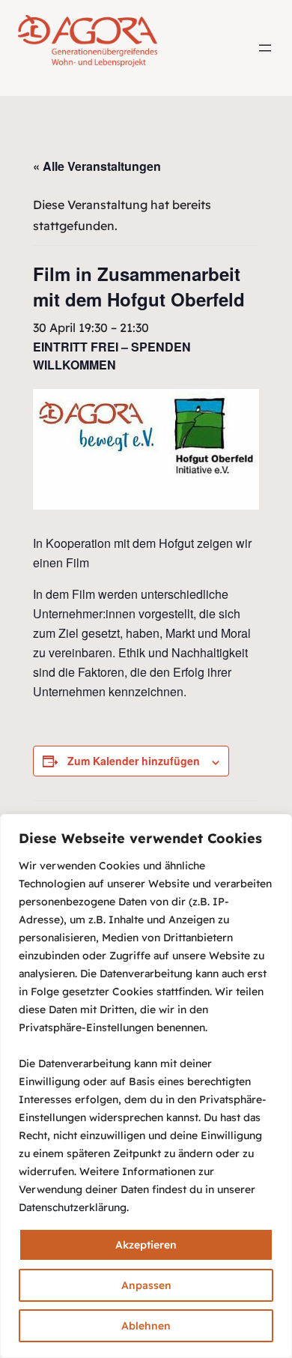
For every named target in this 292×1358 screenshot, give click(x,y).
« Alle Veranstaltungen (97, 166)
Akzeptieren (146, 1245)
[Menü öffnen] (265, 48)
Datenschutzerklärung (73, 1207)
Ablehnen (146, 1326)
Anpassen (146, 1285)
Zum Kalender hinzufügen (133, 760)
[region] (146, 1086)
